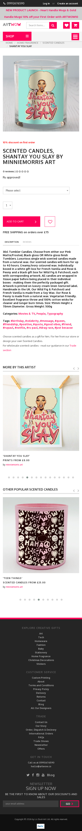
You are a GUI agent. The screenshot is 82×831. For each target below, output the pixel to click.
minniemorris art (14, 464)
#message (46, 320)
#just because (64, 327)
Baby (41, 648)
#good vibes (52, 324)
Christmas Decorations (41, 660)
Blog (41, 704)
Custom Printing (41, 677)
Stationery (41, 652)
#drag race (46, 327)
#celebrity (32, 320)
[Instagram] (37, 775)
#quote (38, 324)
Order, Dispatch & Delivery (41, 729)
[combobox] (36, 190)
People (41, 313)
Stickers (41, 663)
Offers (41, 748)
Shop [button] (10, 36)
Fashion (41, 645)
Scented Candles (53, 42)
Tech (41, 637)
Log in (46, 3)
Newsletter (41, 745)
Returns (41, 696)
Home (9, 42)
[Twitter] (28, 775)
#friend (66, 324)
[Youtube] (43, 775)
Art (41, 633)
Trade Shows (41, 741)
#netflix (20, 327)
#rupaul (8, 327)
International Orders (41, 733)
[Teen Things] (41, 535)
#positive (25, 324)
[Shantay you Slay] (41, 413)
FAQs (41, 737)
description (12, 242)
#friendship (10, 324)
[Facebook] (33, 775)
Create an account (67, 3)
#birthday (17, 320)
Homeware (41, 641)
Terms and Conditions (41, 685)
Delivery (41, 693)
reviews (27, 242)
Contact (41, 700)
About (41, 681)
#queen (60, 320)
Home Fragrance (27, 42)
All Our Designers (41, 708)
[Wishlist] (66, 25)
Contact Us (41, 722)
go (68, 803)
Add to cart (15, 221)
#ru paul (32, 327)
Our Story (41, 726)
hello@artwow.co (41, 766)
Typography (55, 313)
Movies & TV (26, 313)
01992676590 (15, 3)
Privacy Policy (41, 689)
